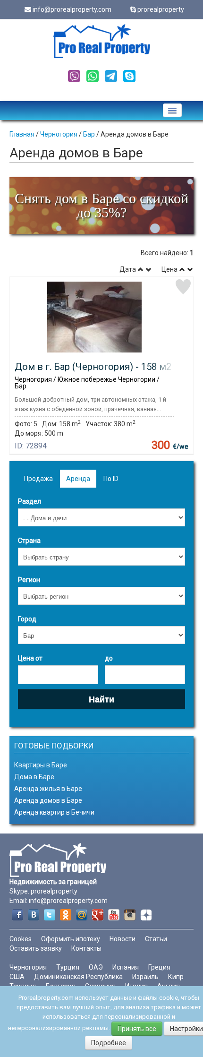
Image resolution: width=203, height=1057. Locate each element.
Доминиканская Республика (78, 976)
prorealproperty (160, 9)
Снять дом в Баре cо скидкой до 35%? (101, 205)
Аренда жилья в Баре (48, 788)
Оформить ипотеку (70, 939)
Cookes (20, 939)
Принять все (137, 1028)
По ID (110, 478)
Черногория (58, 134)
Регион (29, 580)
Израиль (145, 976)
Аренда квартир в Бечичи (54, 812)
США (17, 976)
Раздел (29, 501)
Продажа (38, 478)
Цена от (30, 658)
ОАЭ (96, 967)
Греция (159, 967)
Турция (67, 967)
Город (27, 619)
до (109, 658)
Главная (21, 134)
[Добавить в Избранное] (183, 286)
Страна (29, 540)
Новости (122, 939)
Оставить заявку (35, 948)
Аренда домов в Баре (48, 800)
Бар (89, 134)
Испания (125, 967)
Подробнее (108, 1043)
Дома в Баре (34, 777)
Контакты (86, 948)
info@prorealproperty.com (72, 9)
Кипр (176, 976)
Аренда (78, 478)
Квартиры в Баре (40, 765)
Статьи (156, 939)
